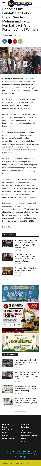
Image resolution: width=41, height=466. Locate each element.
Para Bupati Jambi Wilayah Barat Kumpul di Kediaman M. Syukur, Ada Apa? (27, 270)
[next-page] (7, 279)
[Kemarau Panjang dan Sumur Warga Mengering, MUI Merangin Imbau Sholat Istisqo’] (7, 389)
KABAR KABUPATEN (6, 245)
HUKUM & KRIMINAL (5, 259)
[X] (10, 41)
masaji (9, 35)
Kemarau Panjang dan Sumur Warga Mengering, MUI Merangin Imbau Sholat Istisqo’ (26, 388)
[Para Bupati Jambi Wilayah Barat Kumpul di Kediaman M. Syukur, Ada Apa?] (7, 271)
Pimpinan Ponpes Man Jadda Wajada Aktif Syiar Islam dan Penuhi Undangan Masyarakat (26, 400)
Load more (19, 410)
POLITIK (5, 274)
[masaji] (3, 35)
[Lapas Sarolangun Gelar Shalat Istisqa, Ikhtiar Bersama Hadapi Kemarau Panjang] (7, 363)
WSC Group (25, 463)
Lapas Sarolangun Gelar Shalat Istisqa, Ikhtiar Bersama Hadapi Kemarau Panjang (26, 362)
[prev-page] (3, 279)
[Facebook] (4, 41)
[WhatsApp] (20, 41)
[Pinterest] (15, 41)
